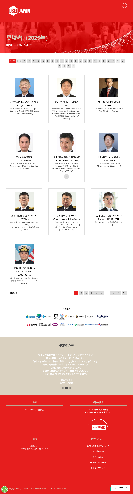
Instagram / (102, 462)
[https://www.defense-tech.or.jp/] (55, 327)
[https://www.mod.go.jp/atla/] (39, 319)
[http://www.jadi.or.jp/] (62, 326)
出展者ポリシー (40, 489)
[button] (124, 5)
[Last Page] (124, 293)
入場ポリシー (27, 489)
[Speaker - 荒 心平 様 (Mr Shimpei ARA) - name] (66, 99)
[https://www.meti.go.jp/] (47, 318)
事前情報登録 (98, 452)
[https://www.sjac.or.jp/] (103, 325)
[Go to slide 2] (66, 388)
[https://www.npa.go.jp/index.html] (80, 320)
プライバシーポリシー (57, 489)
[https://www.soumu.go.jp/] (69, 318)
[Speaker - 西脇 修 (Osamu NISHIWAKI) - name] (24, 156)
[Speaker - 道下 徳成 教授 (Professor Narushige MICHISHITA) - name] (66, 156)
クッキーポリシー (98, 468)
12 (113, 293)
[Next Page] (118, 293)
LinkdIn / (93, 462)
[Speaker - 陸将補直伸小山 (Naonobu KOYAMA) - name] (24, 212)
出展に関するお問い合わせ (98, 446)
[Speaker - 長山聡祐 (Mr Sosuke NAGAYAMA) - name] (109, 156)
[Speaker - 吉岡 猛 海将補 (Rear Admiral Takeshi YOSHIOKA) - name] (24, 264)
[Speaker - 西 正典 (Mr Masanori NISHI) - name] (109, 99)
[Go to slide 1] (62, 388)
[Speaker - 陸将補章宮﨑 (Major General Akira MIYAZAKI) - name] (66, 212)
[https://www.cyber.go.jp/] (90, 318)
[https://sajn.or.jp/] (91, 325)
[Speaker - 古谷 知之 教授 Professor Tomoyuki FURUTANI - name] (109, 212)
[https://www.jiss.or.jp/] (79, 325)
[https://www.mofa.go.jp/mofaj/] (56, 319)
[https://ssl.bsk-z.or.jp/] (44, 326)
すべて (12, 61)
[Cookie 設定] (4, 489)
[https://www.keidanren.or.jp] (102, 318)
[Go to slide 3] (70, 388)
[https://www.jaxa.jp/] (70, 326)
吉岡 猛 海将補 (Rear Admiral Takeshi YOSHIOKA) (24, 272)
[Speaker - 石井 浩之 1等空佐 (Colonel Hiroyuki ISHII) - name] (24, 99)
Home (9, 45)
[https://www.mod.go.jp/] (30, 318)
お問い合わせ (98, 457)
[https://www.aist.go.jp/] (31, 326)
